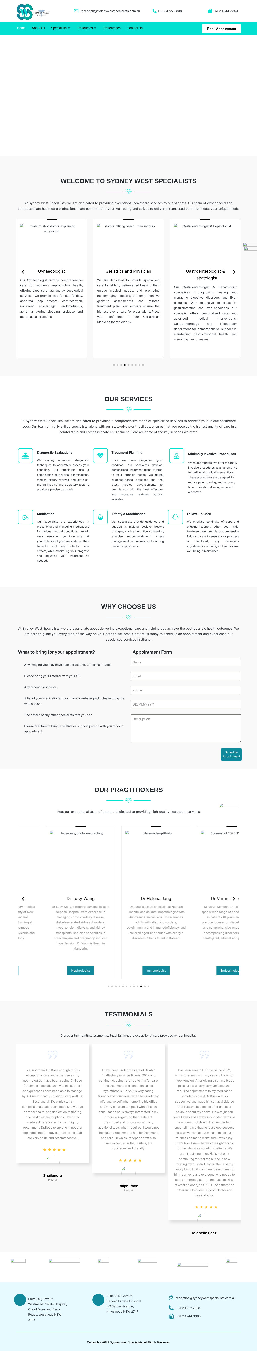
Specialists (59, 28)
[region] (128, 95)
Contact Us (135, 28)
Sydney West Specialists (126, 1342)
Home (21, 28)
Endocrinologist (204, 970)
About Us (38, 28)
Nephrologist (53, 970)
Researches (112, 28)
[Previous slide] (23, 272)
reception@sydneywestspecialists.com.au (110, 11)
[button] (4, 95)
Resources (85, 28)
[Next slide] (234, 272)
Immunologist (128, 970)
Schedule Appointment (231, 754)
